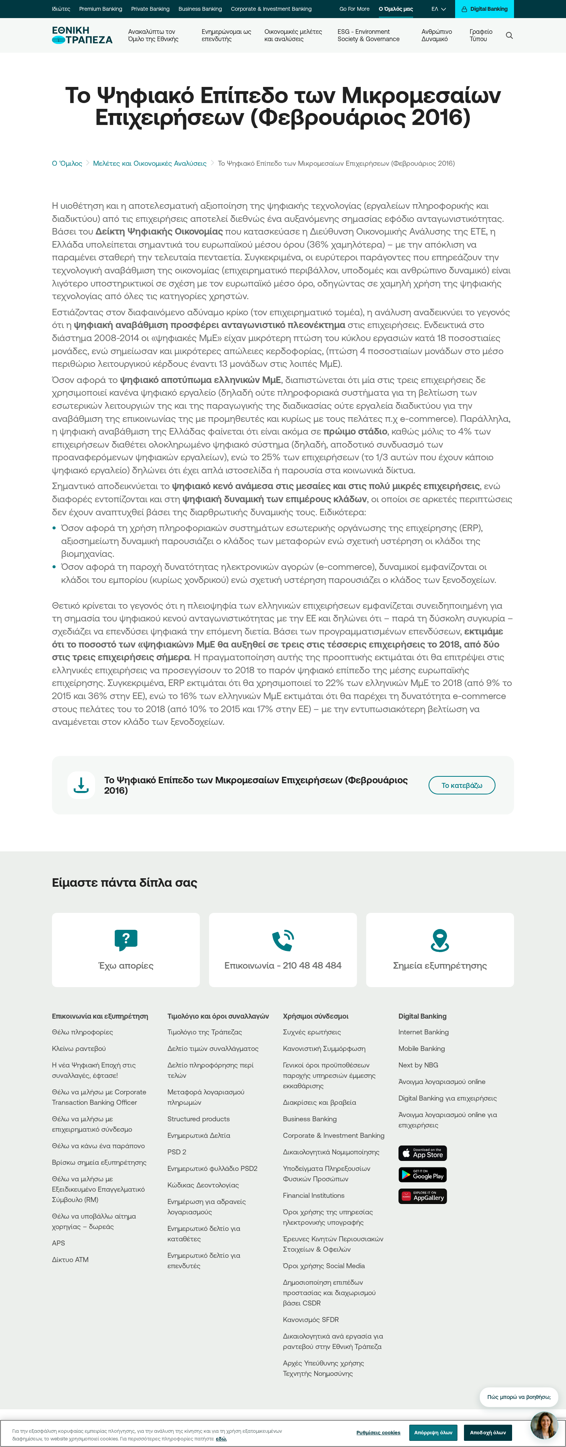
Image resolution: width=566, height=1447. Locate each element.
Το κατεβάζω (462, 785)
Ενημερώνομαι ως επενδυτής (227, 35)
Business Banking (200, 9)
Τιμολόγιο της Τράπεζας (204, 1032)
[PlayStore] (427, 1174)
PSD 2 (176, 1152)
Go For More (355, 9)
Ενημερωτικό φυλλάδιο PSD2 (212, 1168)
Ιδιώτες (61, 9)
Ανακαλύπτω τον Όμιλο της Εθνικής (153, 35)
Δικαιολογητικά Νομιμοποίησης (331, 1152)
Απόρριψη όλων (433, 1432)
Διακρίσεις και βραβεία (319, 1102)
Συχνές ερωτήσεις (312, 1032)
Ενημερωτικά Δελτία (198, 1135)
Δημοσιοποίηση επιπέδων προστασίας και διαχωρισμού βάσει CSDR (329, 1292)
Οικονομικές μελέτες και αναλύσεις (294, 35)
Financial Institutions (314, 1195)
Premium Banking (100, 9)
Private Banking (150, 9)
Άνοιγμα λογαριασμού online (442, 1081)
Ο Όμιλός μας (396, 9)
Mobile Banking (422, 1048)
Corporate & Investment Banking (271, 9)
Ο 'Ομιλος (67, 163)
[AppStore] (427, 1153)
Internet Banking (424, 1032)
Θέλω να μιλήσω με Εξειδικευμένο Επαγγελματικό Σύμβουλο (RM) (98, 1189)
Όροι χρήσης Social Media (324, 1265)
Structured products (198, 1118)
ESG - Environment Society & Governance (369, 35)
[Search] (509, 35)
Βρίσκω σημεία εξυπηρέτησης (99, 1162)
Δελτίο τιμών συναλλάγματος (213, 1048)
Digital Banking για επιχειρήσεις (448, 1098)
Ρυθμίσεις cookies (378, 1432)
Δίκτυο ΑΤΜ (70, 1259)
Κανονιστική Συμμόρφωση (324, 1048)
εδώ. (221, 1438)
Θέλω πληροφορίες (82, 1032)
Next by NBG (418, 1065)
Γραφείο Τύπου (482, 35)
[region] (283, 1433)
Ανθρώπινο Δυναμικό (438, 35)
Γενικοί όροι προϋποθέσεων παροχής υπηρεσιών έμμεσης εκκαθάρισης (329, 1075)
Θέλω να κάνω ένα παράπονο (98, 1145)
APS (58, 1243)
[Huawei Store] (427, 1196)
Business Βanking (310, 1118)
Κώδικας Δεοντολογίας (203, 1185)
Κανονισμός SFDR (311, 1319)
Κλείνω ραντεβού (79, 1048)
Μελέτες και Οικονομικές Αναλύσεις (150, 163)
